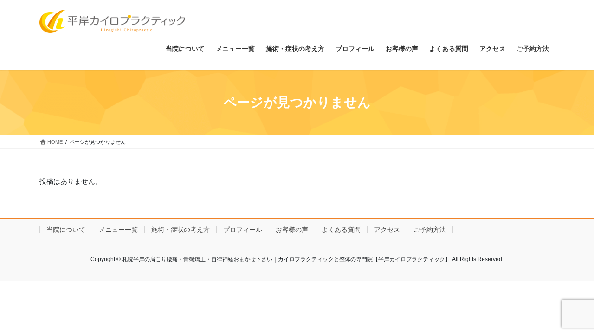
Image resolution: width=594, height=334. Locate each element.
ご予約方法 (429, 229)
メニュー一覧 (118, 229)
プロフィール (242, 229)
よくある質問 (341, 229)
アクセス (387, 229)
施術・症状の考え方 (180, 229)
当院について (65, 229)
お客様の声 (292, 229)
